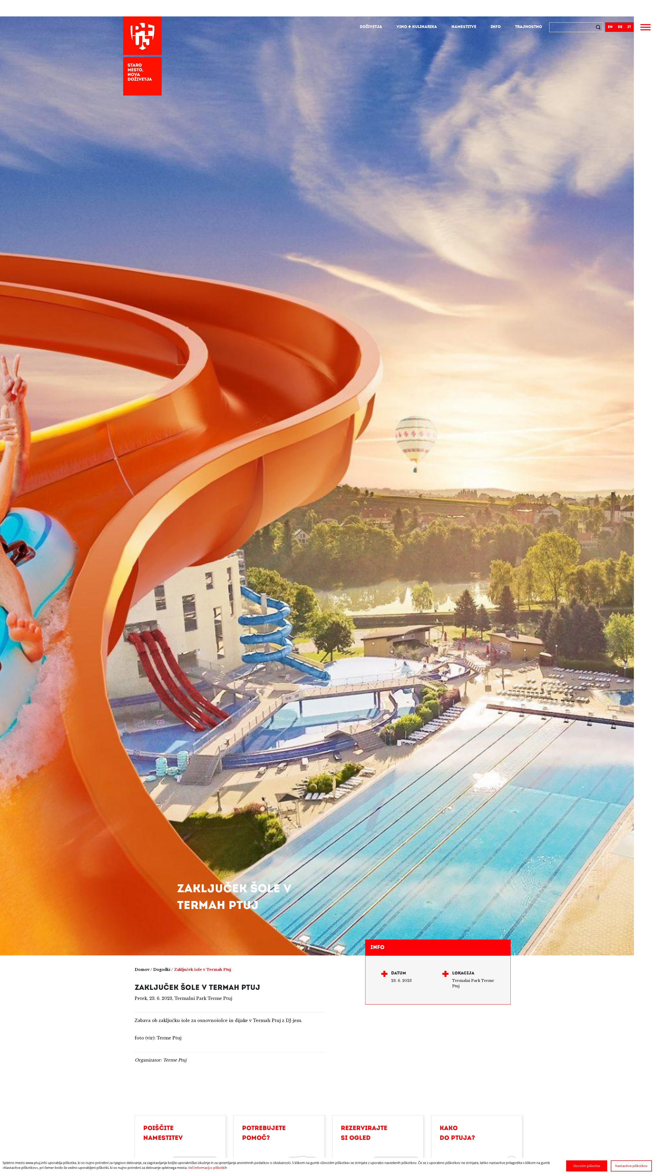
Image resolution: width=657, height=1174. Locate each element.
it (629, 27)
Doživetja (371, 27)
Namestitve (463, 27)
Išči (599, 28)
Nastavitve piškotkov (631, 1165)
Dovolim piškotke (586, 1165)
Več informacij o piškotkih (207, 1167)
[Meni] (645, 28)
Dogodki (161, 969)
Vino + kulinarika (417, 27)
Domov (142, 969)
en (610, 27)
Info (496, 27)
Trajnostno (528, 27)
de (620, 27)
